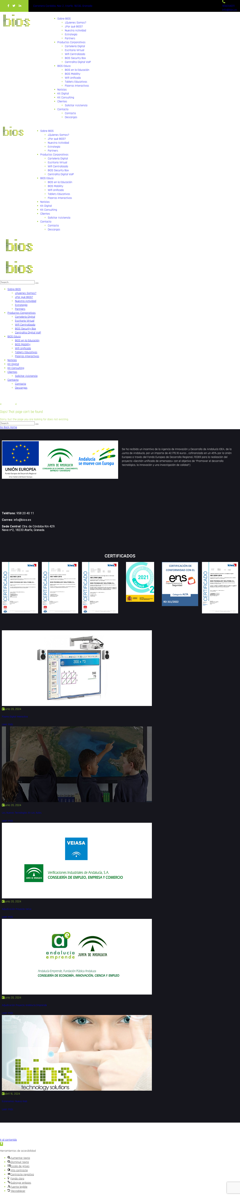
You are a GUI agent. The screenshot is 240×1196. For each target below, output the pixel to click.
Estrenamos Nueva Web (14, 1101)
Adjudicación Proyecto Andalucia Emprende (24, 1005)
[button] (1, 1144)
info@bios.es (22, 520)
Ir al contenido (8, 1140)
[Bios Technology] (18, 256)
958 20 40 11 (25, 513)
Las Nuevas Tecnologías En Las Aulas (22, 812)
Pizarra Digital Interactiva (15, 716)
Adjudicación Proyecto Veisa (16, 909)
